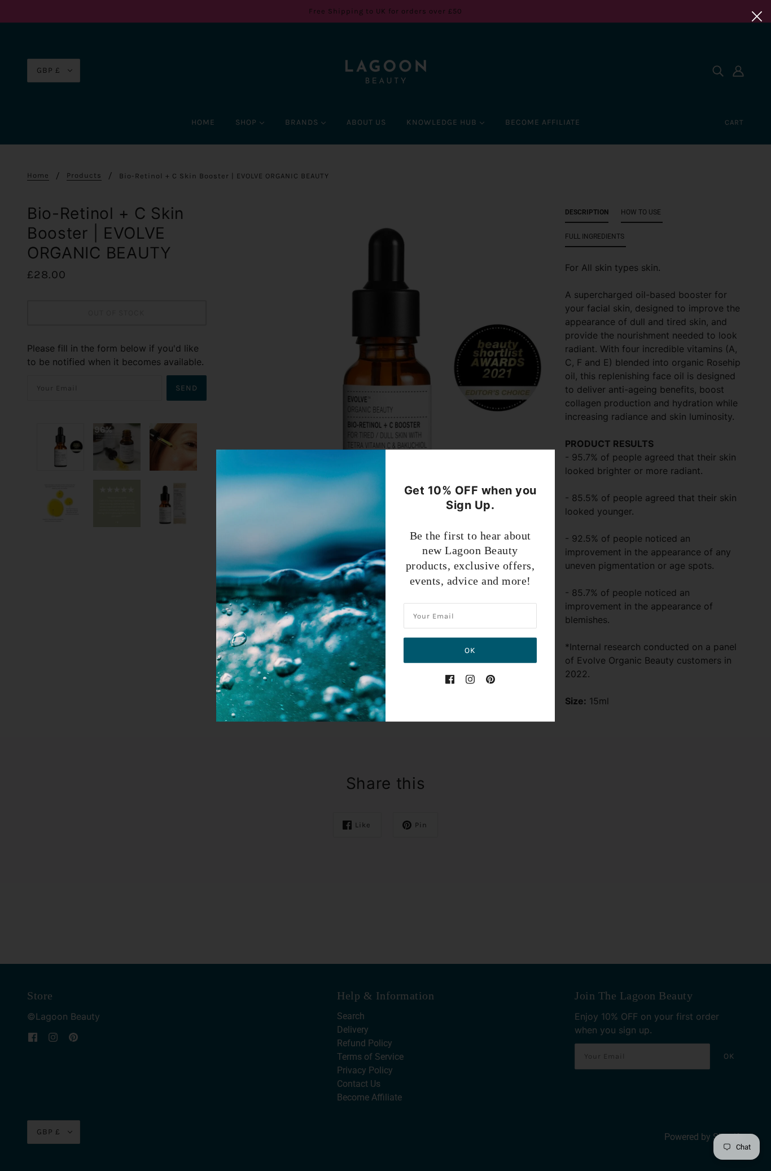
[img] (450, 679)
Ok (470, 650)
